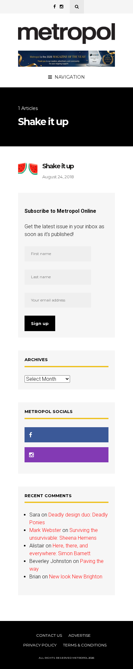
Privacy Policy (39, 645)
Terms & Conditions (85, 645)
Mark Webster (45, 530)
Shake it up (58, 166)
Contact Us (49, 635)
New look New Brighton (75, 577)
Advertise (79, 635)
